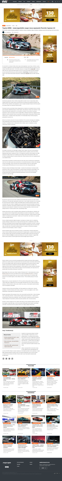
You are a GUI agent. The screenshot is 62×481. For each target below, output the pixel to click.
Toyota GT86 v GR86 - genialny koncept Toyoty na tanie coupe (11, 346)
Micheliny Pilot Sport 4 (29, 273)
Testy (24, 1)
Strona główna (8, 25)
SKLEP (48, 1)
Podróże (33, 1)
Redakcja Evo (9, 32)
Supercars (20, 1)
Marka (31, 4)
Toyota (13, 25)
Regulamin (18, 464)
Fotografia (28, 1)
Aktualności (15, 1)
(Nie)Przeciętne (38, 1)
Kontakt (31, 464)
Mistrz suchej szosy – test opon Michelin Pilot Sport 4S (11, 342)
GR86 (16, 25)
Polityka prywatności (20, 462)
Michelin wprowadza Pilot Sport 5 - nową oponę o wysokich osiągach (11, 338)
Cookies (18, 466)
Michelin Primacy (5, 273)
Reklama (31, 462)
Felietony (44, 1)
